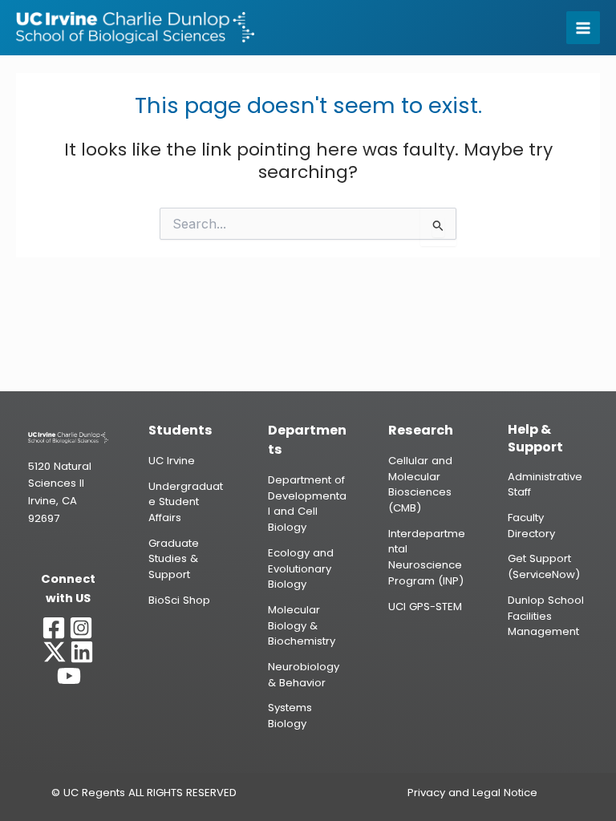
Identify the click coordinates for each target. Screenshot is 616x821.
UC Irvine (171, 460)
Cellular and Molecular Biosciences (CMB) (420, 484)
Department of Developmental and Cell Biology (307, 503)
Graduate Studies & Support (173, 559)
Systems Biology (290, 715)
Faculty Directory (531, 525)
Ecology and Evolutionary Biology (301, 568)
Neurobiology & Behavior (303, 674)
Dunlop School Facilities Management (546, 615)
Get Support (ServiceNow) (544, 566)
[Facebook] (54, 628)
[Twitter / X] (55, 652)
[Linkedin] (82, 652)
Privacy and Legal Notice (472, 792)
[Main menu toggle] (583, 28)
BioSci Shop (179, 600)
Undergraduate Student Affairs (185, 502)
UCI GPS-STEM (425, 606)
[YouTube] (69, 676)
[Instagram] (81, 628)
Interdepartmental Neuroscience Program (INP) (426, 557)
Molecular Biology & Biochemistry (301, 625)
